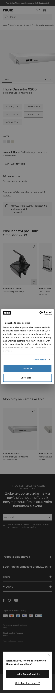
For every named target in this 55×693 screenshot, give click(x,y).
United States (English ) (27, 674)
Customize (26, 377)
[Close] (48, 655)
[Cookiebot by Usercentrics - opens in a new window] (39, 313)
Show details (39, 359)
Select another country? (27, 683)
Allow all (27, 368)
